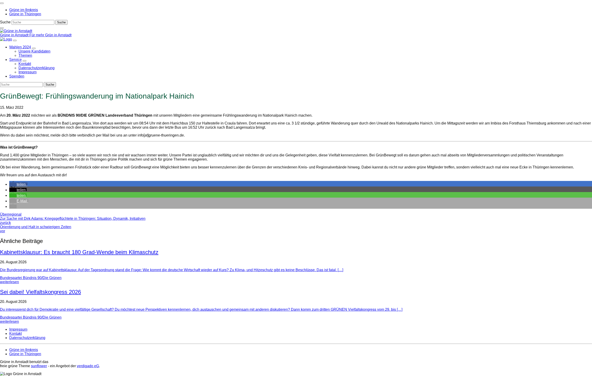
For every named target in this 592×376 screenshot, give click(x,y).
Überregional (11, 214)
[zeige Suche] (2, 28)
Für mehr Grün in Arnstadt (50, 35)
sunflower (39, 366)
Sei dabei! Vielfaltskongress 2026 (40, 292)
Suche (5, 22)
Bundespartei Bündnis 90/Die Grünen (31, 278)
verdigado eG (88, 366)
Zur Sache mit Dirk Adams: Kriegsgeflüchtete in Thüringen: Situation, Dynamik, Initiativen (72, 221)
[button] (18, 184)
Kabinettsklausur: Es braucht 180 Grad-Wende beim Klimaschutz (79, 252)
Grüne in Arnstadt (14, 35)
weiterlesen (9, 282)
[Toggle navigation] (2, 3)
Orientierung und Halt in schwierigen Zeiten (35, 229)
